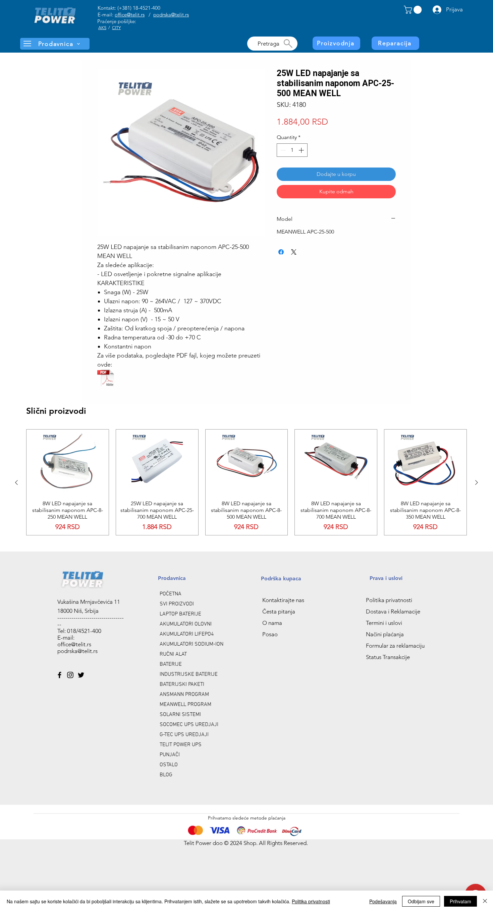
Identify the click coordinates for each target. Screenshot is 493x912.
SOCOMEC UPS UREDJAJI (189, 724)
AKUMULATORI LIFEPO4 (187, 634)
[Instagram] (70, 675)
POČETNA (170, 594)
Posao (270, 634)
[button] (414, 10)
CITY (116, 27)
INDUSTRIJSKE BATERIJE (189, 674)
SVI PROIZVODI (177, 604)
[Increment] (302, 150)
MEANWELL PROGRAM (185, 704)
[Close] (485, 901)
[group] (246, 482)
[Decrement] (282, 150)
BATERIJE (171, 664)
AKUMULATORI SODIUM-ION (191, 644)
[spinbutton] (292, 150)
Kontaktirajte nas (283, 600)
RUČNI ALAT (173, 654)
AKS (102, 27)
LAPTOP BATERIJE (180, 614)
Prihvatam (460, 901)
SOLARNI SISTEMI (180, 714)
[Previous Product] (16, 482)
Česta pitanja (278, 611)
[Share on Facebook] (281, 252)
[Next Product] (477, 482)
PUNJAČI (170, 755)
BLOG (166, 775)
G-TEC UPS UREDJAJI (184, 734)
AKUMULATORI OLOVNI (186, 624)
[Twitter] (81, 675)
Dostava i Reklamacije (393, 611)
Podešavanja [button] (383, 901)
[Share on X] (294, 252)
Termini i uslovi (384, 623)
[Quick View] (67, 462)
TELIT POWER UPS (181, 744)
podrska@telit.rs (171, 14)
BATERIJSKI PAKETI (182, 684)
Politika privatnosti (389, 600)
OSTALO (169, 765)
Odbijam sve (421, 901)
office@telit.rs (130, 14)
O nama (272, 623)
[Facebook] (59, 675)
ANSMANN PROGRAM (184, 694)
